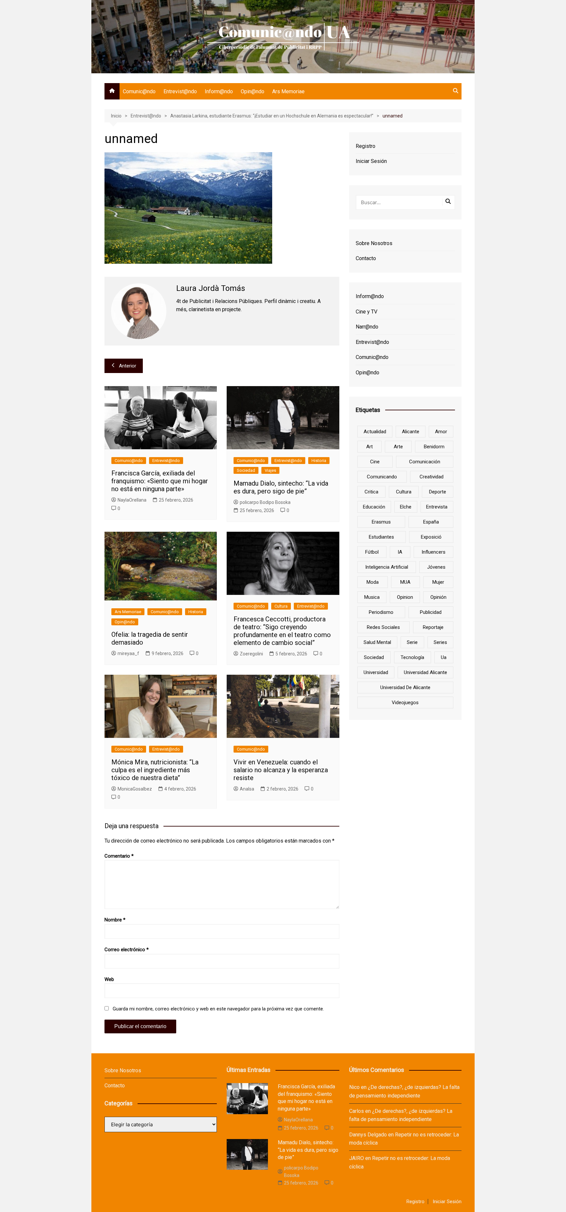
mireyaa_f (128, 653)
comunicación (424, 462)
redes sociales (383, 627)
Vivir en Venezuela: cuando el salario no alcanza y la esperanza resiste (281, 770)
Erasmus (381, 522)
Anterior (127, 366)
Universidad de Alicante (405, 687)
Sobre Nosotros (374, 243)
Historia (318, 460)
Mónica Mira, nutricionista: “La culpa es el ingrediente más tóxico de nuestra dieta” (154, 770)
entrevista (436, 507)
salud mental (377, 642)
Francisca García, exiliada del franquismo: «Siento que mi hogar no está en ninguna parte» (159, 481)
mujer (438, 582)
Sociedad (246, 470)
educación (374, 507)
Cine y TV (366, 312)
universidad (376, 672)
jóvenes (436, 567)
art (369, 447)
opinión (438, 597)
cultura (403, 492)
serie (412, 642)
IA (400, 552)
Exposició (431, 537)
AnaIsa (247, 789)
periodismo (381, 612)
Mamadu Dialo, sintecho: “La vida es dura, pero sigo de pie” (281, 487)
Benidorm (434, 447)
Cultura (281, 606)
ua (443, 657)
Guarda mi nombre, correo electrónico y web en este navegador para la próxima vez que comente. (218, 1009)
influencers (433, 552)
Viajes (270, 470)
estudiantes (381, 537)
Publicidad (431, 612)
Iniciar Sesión (371, 161)
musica (372, 597)
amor (441, 432)
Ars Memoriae (288, 91)
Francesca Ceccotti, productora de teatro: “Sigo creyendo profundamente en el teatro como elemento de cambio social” (282, 631)
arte (398, 447)
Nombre (114, 920)
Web (109, 979)
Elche (405, 507)
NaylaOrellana (132, 500)
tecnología (412, 657)
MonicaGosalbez (135, 789)
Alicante (410, 432)
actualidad (375, 432)
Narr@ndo (367, 327)
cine (375, 462)
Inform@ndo (219, 91)
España (431, 522)
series (440, 642)
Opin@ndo (252, 91)
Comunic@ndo (139, 91)
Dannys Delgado (368, 1135)
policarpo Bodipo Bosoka (265, 502)
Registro (365, 146)
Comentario (119, 856)
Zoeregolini (251, 653)
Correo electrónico (126, 950)
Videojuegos (405, 702)
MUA (405, 582)
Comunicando (382, 477)
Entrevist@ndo (180, 91)
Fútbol (372, 552)
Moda (373, 582)
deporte (437, 492)
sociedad (374, 657)
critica (371, 492)
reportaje (433, 627)
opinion (405, 597)
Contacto (366, 258)
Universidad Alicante (425, 672)
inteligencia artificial (386, 567)
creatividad (431, 477)
